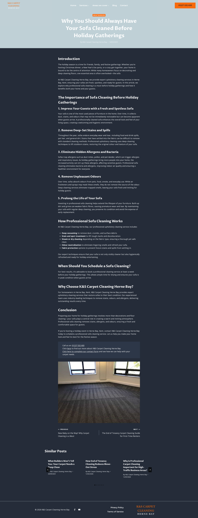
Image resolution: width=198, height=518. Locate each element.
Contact (124, 5)
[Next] (150, 469)
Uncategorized (99, 15)
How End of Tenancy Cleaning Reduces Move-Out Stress (98, 464)
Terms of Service (115, 512)
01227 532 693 (185, 5)
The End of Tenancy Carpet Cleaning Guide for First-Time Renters (121, 432)
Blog (114, 5)
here (69, 348)
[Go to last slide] (48, 469)
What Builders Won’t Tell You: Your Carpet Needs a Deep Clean (61, 464)
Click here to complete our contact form (80, 351)
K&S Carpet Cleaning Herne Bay (94, 42)
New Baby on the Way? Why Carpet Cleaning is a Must (73, 432)
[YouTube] (79, 510)
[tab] (94, 485)
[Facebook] (75, 510)
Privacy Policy (117, 507)
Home (73, 5)
